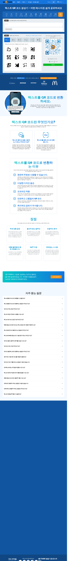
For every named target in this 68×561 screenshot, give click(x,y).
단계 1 (6, 20)
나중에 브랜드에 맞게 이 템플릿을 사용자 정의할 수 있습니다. (52, 36)
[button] (60, 14)
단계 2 (6, 35)
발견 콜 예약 (56, 277)
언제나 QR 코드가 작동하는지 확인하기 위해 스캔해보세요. (53, 38)
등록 (54, 2)
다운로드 (53, 64)
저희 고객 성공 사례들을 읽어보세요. (48, 78)
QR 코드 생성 (8, 29)
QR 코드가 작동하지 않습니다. (33, 35)
